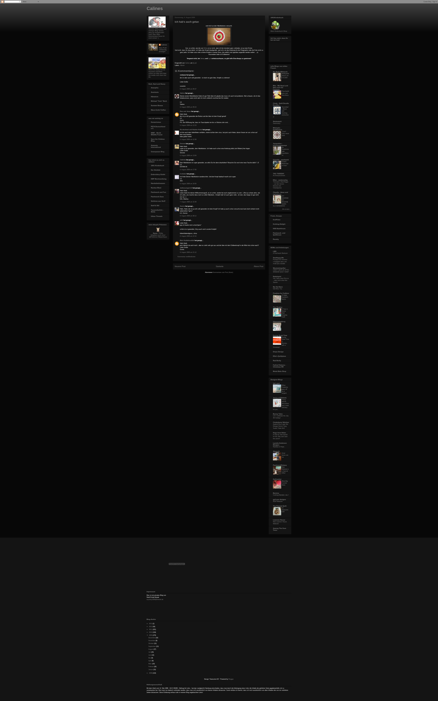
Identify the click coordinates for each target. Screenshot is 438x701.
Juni (150, 655)
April (150, 661)
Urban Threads (156, 216)
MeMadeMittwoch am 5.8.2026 (285, 75)
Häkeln (182, 65)
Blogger (230, 679)
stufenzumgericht (186, 188)
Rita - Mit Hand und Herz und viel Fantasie (280, 87)
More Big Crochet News (285, 483)
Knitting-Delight (279, 224)
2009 (151, 635)
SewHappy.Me (278, 258)
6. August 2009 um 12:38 (188, 139)
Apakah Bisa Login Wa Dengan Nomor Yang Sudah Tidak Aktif (280, 426)
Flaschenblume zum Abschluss (285, 93)
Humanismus (156, 122)
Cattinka (183, 160)
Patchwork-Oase (157, 197)
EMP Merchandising (158, 179)
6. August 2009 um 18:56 (188, 183)
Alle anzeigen (285, 209)
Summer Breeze (157, 105)
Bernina (276, 493)
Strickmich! (277, 121)
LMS (274, 251)
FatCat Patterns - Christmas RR (279, 366)
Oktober (151, 643)
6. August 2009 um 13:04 (188, 155)
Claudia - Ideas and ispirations (280, 193)
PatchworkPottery (280, 465)
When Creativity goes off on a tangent (285, 389)
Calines (155, 8)
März (150, 664)
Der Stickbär (155, 170)
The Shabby (277, 307)
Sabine (182, 93)
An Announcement (279, 175)
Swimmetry (276, 123)
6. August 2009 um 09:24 (188, 107)
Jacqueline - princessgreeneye (280, 144)
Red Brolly (277, 360)
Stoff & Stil (155, 205)
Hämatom (154, 97)
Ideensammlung (279, 321)
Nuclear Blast (156, 188)
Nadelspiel (277, 276)
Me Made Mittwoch (280, 72)
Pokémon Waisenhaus (159, 237)
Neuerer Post (180, 266)
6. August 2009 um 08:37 (188, 89)
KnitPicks (276, 220)
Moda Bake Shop (279, 371)
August (151, 649)
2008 (151, 673)
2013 (151, 623)
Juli (149, 652)
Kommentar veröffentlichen (186, 256)
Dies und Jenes (185, 111)
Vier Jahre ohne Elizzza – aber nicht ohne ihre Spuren (281, 280)
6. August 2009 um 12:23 (188, 125)
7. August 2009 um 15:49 (188, 202)
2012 (151, 626)
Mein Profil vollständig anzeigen (163, 49)
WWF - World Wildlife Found (156, 134)
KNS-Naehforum (279, 228)
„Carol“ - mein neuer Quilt (285, 133)
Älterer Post (258, 266)
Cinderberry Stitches (281, 422)
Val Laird (276, 383)
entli (181, 220)
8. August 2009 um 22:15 (188, 236)
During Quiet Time (280, 335)
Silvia (206, 48)
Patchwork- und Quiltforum (279, 234)
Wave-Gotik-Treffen (158, 110)
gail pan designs (279, 499)
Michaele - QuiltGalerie (277, 129)
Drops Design (278, 352)
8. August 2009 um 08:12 (188, 216)
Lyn (209, 58)
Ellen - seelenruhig (280, 180)
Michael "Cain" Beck (159, 101)
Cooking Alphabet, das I (281, 495)
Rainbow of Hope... (279, 447)
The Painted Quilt (280, 506)
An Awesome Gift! (285, 510)
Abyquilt (276, 451)
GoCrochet (277, 479)
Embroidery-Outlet (158, 174)
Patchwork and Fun (158, 192)
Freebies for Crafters (281, 293)
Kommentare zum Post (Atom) (223, 272)
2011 (151, 629)
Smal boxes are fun (285, 455)
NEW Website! (278, 501)
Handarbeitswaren (158, 183)
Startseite (219, 266)
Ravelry (276, 239)
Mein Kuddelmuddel (187, 240)
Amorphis (154, 88)
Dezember (152, 638)
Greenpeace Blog (157, 152)
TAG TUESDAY (278, 174)
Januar (150, 669)
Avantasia (155, 92)
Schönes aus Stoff (158, 201)
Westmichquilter (279, 268)
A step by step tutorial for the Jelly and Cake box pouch (280, 436)
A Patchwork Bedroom (280, 253)
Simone (182, 143)
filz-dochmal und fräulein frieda (191, 129)
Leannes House (279, 520)
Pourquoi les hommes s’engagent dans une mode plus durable (280, 261)
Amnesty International (156, 146)
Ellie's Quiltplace (279, 356)
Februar (151, 666)
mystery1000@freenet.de (155, 599)
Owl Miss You (277, 289)
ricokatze (183, 174)
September (152, 646)
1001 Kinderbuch (157, 165)
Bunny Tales (278, 414)
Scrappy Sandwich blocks (285, 297)
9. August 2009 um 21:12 (188, 252)
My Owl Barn (278, 287)
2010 (151, 632)
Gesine (182, 206)
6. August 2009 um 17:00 (188, 169)
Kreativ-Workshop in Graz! (285, 163)
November (152, 640)
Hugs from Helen (279, 433)
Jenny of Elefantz (280, 398)
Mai (149, 658)
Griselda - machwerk (281, 160)
